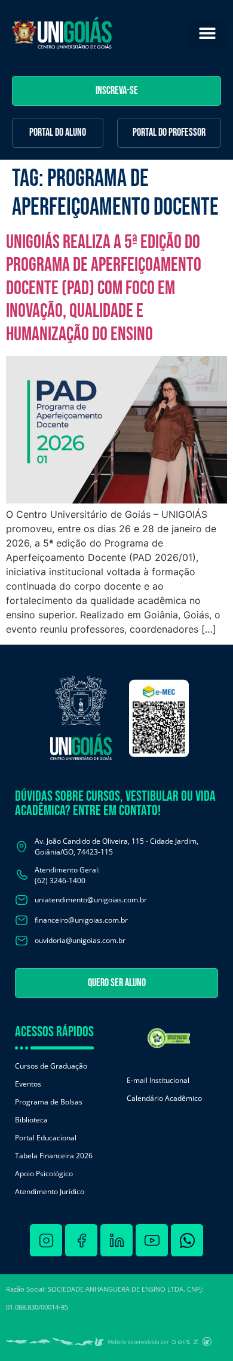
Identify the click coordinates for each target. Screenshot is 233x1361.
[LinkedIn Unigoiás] (116, 1240)
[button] (207, 33)
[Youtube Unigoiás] (152, 1240)
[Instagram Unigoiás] (46, 1240)
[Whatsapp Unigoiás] (187, 1240)
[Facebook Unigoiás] (81, 1240)
